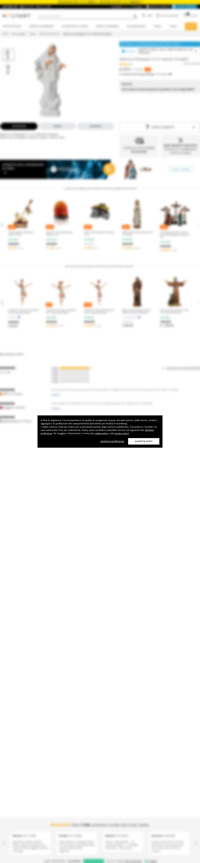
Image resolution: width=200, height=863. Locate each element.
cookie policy (101, 433)
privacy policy (122, 433)
